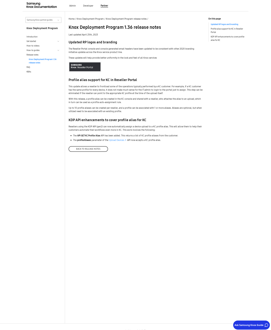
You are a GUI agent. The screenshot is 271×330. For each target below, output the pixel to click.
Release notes (32, 54)
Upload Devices (116, 140)
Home (72, 18)
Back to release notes (88, 148)
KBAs (29, 71)
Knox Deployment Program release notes (126, 18)
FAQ (28, 67)
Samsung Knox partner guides (40, 19)
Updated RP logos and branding (224, 24)
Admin (72, 5)
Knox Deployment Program (90, 18)
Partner (104, 5)
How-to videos (33, 45)
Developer (88, 5)
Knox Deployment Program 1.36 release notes (42, 61)
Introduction (32, 36)
